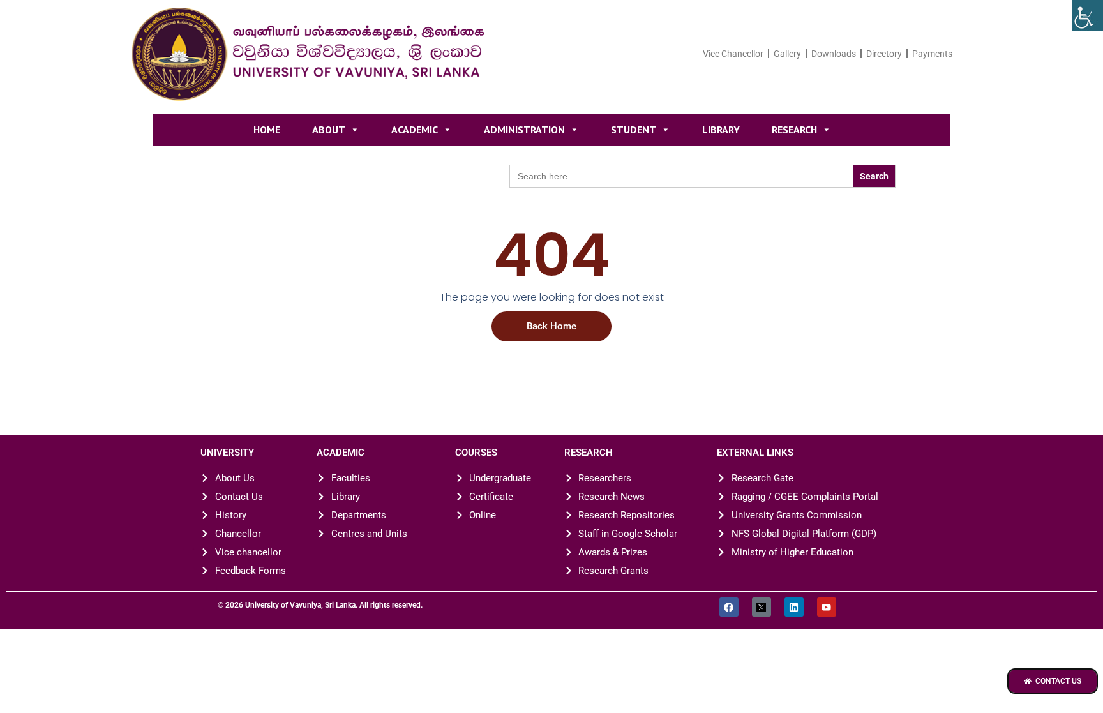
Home (266, 129)
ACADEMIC (414, 129)
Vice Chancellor (733, 54)
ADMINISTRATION (524, 129)
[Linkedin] (794, 607)
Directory (884, 54)
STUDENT (633, 129)
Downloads (833, 54)
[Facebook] (729, 607)
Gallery (787, 54)
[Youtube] (826, 607)
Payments (932, 54)
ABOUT (328, 129)
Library (721, 129)
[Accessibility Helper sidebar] (1087, 15)
